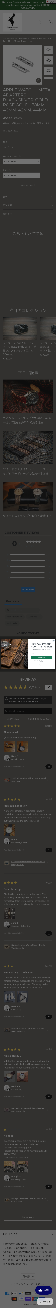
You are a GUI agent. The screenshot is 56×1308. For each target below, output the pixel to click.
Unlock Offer (41, 657)
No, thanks (41, 665)
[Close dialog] (53, 641)
